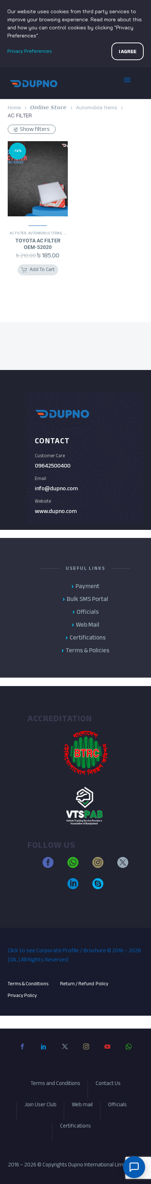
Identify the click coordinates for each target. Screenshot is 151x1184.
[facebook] (48, 866)
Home (14, 107)
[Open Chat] (134, 1167)
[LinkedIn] (43, 1052)
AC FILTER (18, 233)
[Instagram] (86, 1052)
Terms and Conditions (55, 1084)
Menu (132, 83)
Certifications (75, 1127)
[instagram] (98, 866)
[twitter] (123, 866)
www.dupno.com (56, 511)
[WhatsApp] (128, 1052)
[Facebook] (22, 1052)
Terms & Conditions (28, 983)
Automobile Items (96, 107)
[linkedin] (73, 887)
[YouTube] (107, 1052)
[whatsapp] (73, 866)
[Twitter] (65, 1052)
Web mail (82, 1106)
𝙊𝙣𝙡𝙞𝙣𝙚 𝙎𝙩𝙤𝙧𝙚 (48, 107)
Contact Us (108, 1084)
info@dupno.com (56, 488)
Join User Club (40, 1106)
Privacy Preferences (29, 51)
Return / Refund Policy (84, 983)
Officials (117, 1106)
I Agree (127, 51)
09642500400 (52, 465)
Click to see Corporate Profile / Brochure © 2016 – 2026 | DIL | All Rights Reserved (74, 955)
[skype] (98, 887)
